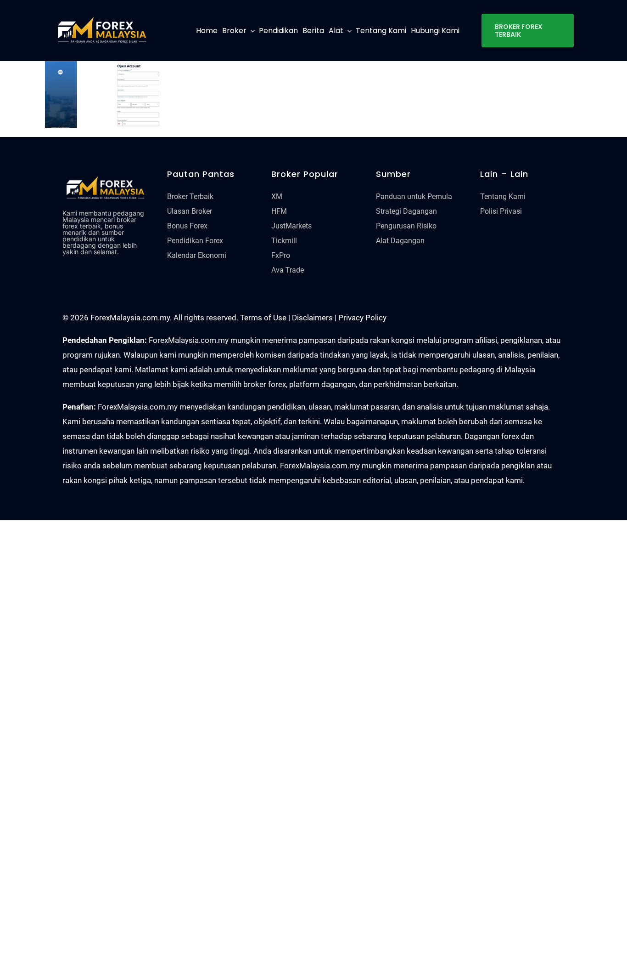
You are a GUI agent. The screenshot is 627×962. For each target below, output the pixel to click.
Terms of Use (263, 317)
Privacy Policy (362, 317)
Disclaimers (312, 317)
